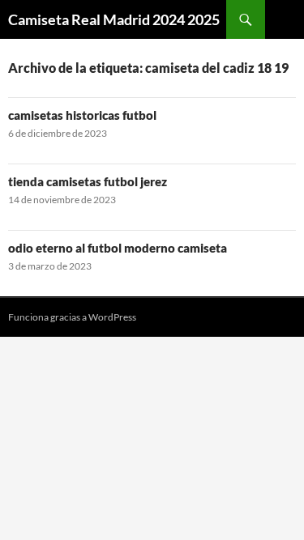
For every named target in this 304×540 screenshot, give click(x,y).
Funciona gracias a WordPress (72, 317)
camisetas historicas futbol (82, 115)
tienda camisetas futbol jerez (87, 181)
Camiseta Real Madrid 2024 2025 (114, 19)
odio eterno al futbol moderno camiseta (117, 247)
